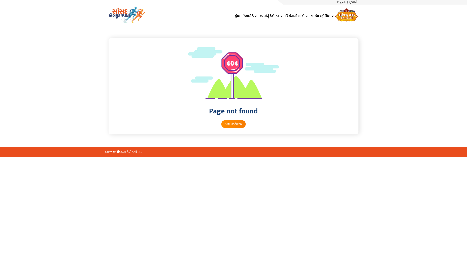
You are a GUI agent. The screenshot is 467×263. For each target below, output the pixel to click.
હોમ (237, 16)
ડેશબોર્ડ (248, 16)
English (341, 2)
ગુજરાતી (353, 2)
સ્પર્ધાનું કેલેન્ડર (269, 16)
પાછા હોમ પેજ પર (233, 124)
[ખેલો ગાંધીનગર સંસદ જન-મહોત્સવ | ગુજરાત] (127, 14)
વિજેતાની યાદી (295, 16)
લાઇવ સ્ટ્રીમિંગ (321, 16)
